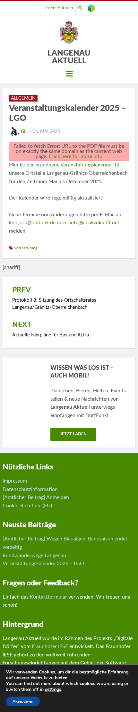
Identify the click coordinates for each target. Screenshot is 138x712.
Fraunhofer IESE (50, 646)
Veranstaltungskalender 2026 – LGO (43, 563)
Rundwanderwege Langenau (34, 555)
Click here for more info (75, 156)
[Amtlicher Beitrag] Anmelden (36, 497)
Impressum (15, 481)
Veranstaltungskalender (86, 164)
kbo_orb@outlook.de (32, 222)
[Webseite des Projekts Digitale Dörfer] (91, 8)
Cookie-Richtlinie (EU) (27, 505)
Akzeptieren (23, 701)
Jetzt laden (73, 434)
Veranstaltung (25, 248)
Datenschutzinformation (30, 489)
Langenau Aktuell (69, 57)
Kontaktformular (48, 597)
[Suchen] (80, 8)
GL (23, 131)
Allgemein (23, 98)
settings (53, 689)
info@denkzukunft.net (94, 222)
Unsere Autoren (58, 8)
